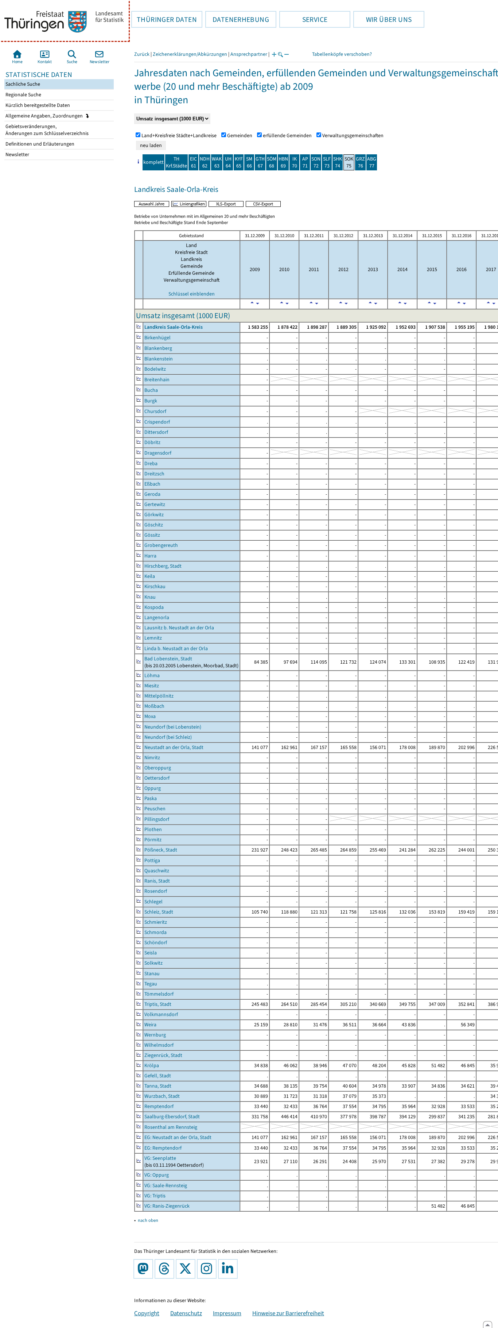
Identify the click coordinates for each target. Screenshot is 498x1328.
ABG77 (371, 162)
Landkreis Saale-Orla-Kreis (173, 327)
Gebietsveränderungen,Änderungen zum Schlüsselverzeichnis (46, 130)
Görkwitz (154, 514)
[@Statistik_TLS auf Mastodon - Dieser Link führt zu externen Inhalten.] (144, 1269)
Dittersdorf (156, 432)
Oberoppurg (157, 767)
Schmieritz (155, 922)
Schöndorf (155, 942)
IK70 (294, 162)
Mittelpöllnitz (159, 695)
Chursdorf (155, 411)
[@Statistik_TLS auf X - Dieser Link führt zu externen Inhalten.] (187, 1269)
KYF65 (239, 162)
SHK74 (337, 162)
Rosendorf (155, 891)
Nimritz (152, 757)
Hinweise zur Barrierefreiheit (288, 1313)
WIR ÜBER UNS (382, 19)
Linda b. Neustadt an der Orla (176, 648)
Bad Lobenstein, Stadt (168, 658)
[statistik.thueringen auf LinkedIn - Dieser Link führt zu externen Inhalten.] (229, 1269)
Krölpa (151, 1065)
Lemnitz (153, 637)
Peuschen (155, 808)
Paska (150, 798)
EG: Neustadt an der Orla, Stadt (177, 1137)
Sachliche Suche (22, 84)
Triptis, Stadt (157, 1004)
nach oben (148, 1220)
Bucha (151, 390)
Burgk (150, 400)
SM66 (249, 162)
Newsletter (16, 154)
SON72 (315, 162)
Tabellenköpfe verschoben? (342, 54)
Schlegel (153, 901)
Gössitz (152, 535)
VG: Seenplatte (160, 1158)
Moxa (150, 716)
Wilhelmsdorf (159, 1045)
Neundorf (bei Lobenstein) (172, 726)
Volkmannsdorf (161, 1014)
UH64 (228, 162)
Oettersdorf (157, 778)
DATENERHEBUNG (237, 19)
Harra (150, 555)
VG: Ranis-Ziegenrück (167, 1205)
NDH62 (205, 162)
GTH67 (260, 162)
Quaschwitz (156, 870)
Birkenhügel (157, 337)
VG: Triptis (155, 1195)
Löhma (152, 675)
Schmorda (155, 932)
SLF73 (327, 162)
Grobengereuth (161, 545)
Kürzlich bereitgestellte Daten (37, 105)
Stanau (152, 973)
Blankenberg (158, 348)
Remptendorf (159, 1106)
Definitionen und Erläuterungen (39, 143)
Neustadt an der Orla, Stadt (173, 747)
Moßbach (154, 706)
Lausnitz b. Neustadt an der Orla (179, 627)
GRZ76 (360, 162)
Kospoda (154, 607)
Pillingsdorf (156, 819)
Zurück (141, 54)
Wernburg (155, 1034)
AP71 (305, 162)
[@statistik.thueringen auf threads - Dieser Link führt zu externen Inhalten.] (165, 1269)
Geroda (152, 494)
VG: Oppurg (156, 1174)
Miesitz (151, 685)
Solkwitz (153, 963)
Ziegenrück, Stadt (163, 1055)
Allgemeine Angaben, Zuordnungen (44, 115)
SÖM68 (271, 162)
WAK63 (217, 162)
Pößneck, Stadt (160, 849)
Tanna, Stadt (157, 1085)
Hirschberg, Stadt (163, 566)
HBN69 (283, 162)
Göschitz (153, 524)
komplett (153, 162)
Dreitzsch (154, 473)
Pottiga (152, 860)
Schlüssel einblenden (191, 293)
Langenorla (156, 617)
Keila (149, 576)
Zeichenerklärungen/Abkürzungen (190, 54)
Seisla (150, 952)
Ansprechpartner (248, 54)
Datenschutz (186, 1313)
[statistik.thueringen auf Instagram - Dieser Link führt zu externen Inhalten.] (208, 1269)
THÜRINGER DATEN (164, 19)
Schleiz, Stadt (158, 911)
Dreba (150, 463)
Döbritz (152, 442)
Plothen (153, 829)
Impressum (227, 1313)
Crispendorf (157, 421)
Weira (150, 1024)
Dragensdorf (157, 452)
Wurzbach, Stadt (162, 1096)
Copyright (146, 1313)
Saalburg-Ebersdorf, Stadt (172, 1116)
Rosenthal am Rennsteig (170, 1127)
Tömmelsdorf (159, 994)
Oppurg (152, 788)
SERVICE (303, 19)
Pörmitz (153, 839)
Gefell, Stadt (157, 1075)
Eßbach (152, 483)
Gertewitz (154, 504)
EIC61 (193, 162)
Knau (150, 597)
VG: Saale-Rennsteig (165, 1185)
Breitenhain (157, 379)
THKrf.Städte (176, 162)
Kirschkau (155, 586)
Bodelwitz (155, 369)
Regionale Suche (22, 94)
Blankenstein (158, 358)
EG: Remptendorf (163, 1147)
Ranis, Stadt (157, 880)
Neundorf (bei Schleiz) (168, 737)
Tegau (150, 983)
